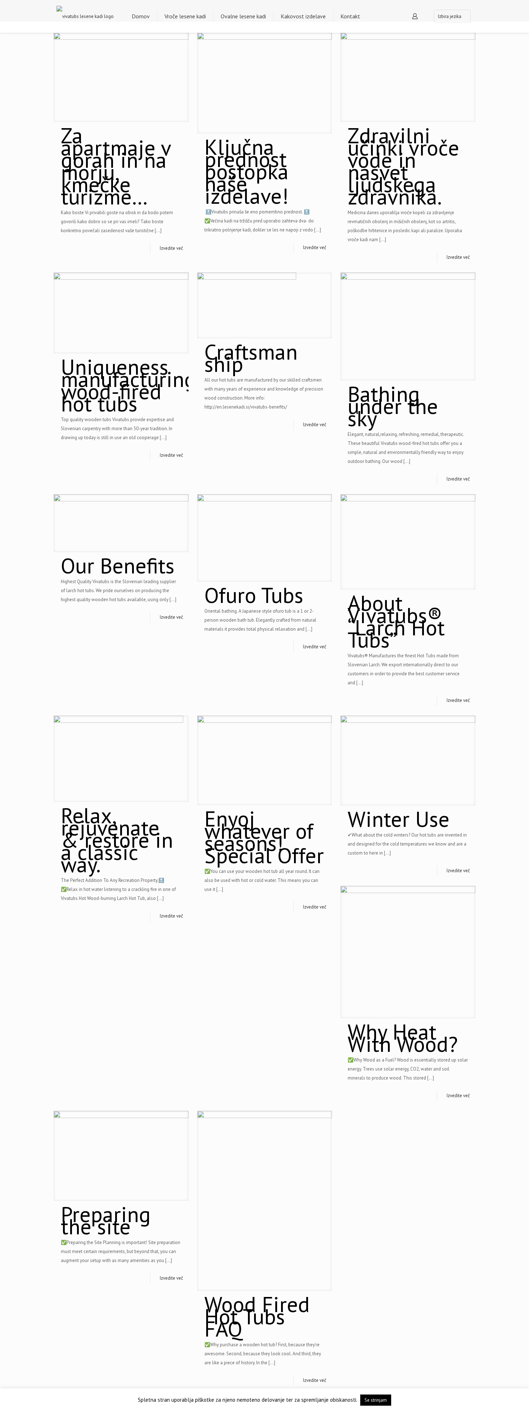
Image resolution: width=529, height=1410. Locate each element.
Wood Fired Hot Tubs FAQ (257, 1316)
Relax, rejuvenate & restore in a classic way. (117, 839)
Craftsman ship (251, 358)
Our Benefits (118, 565)
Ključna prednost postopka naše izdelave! (246, 171)
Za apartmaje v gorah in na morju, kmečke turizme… (116, 166)
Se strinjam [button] (376, 1400)
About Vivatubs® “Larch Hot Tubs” (396, 621)
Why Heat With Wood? (403, 1038)
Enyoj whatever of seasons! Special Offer (264, 837)
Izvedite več (171, 248)
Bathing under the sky (393, 406)
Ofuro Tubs (253, 595)
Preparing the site (106, 1220)
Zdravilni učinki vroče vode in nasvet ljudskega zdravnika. (403, 166)
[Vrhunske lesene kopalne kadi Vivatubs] (85, 16)
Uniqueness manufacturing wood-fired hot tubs (128, 385)
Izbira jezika (449, 16)
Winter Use (398, 819)
